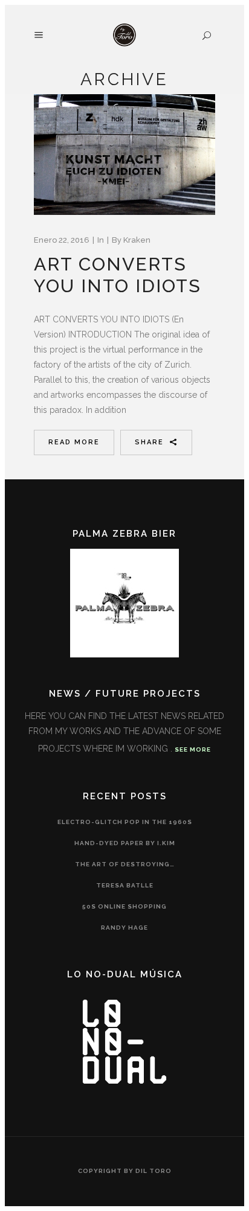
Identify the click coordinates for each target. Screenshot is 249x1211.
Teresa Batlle (125, 885)
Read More (74, 442)
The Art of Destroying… (125, 864)
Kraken (136, 239)
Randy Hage (124, 927)
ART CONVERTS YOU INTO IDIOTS (117, 275)
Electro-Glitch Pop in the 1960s (124, 822)
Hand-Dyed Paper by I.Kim (124, 843)
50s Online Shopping (124, 906)
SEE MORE (193, 749)
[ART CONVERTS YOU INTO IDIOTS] (124, 154)
